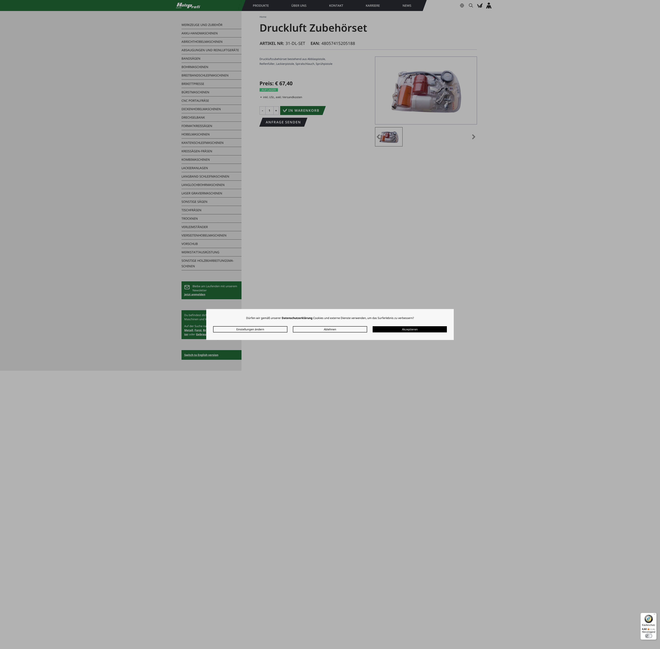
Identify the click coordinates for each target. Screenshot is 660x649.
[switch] (648, 636)
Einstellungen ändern (250, 329)
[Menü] (654, 615)
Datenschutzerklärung (297, 318)
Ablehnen (330, 329)
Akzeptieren (410, 329)
